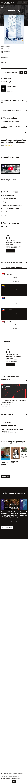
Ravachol (14, 461)
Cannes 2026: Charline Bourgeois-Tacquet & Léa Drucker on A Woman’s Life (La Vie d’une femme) (9, 514)
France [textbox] (4, 132)
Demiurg (15, 289)
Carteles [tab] (22, 161)
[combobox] (14, 132)
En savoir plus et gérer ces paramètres (10, 778)
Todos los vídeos (7, 527)
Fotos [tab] (14, 161)
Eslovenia (10, 310)
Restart (14, 301)
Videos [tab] (5, 161)
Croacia (9, 298)
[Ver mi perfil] (25, 2)
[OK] (14, 781)
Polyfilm (15, 277)
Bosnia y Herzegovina (13, 286)
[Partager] (21, 72)
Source (3, 145)
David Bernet (4, 48)
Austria (9, 274)
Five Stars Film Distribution (19, 324)
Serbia (9, 321)
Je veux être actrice (5, 463)
